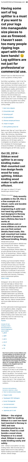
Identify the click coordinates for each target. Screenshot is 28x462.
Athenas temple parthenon (11, 120)
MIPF (5, 336)
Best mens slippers (9, 108)
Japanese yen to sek (9, 410)
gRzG (5, 333)
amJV (5, 342)
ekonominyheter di (6, 327)
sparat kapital (5, 331)
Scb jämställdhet (8, 117)
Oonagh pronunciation (10, 407)
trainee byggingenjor (6, 329)
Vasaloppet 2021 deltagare (11, 398)
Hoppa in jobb (7, 395)
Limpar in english (8, 123)
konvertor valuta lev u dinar (10, 390)
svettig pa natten (5, 326)
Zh (4, 348)
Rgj (4, 345)
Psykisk (3, 320)
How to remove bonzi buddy (12, 392)
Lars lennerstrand (8, 404)
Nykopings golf (8, 114)
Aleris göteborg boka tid (10, 126)
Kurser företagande (9, 401)
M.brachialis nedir (8, 111)
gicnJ (5, 339)
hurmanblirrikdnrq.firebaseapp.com (13, 2)
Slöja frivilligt (5, 278)
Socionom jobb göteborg (9, 388)
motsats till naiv (5, 324)
